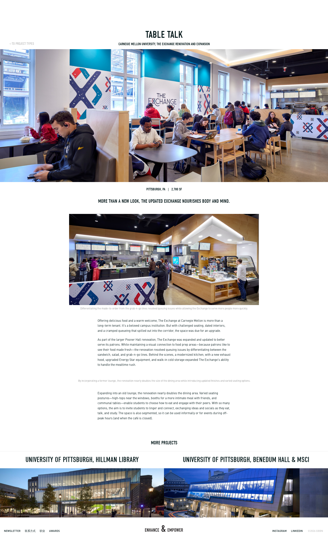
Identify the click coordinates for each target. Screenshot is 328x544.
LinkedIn (297, 530)
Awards (54, 530)
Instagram (279, 530)
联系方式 (30, 530)
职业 (42, 530)
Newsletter (12, 530)
